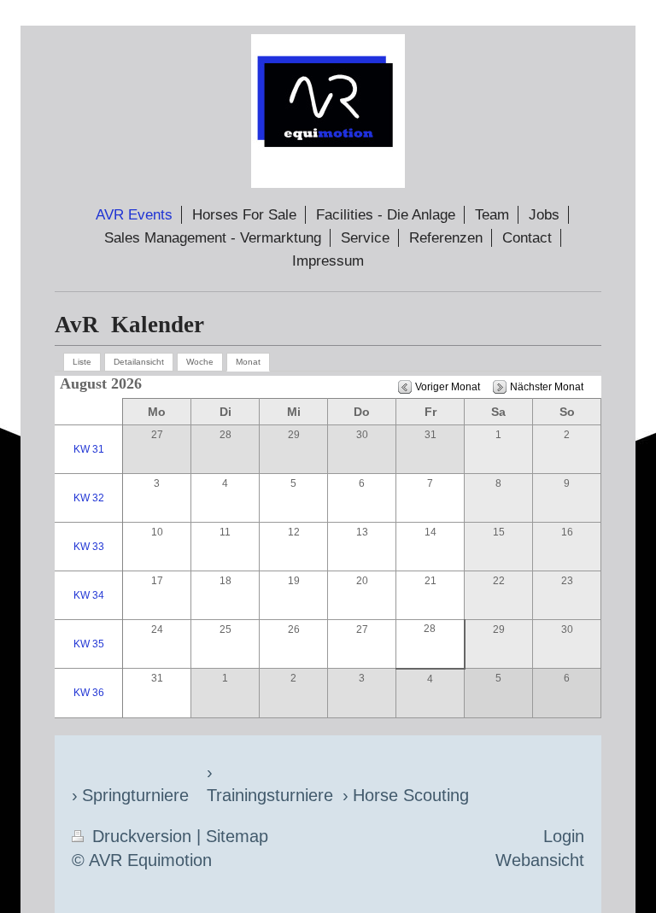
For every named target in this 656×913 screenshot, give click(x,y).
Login (563, 836)
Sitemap (237, 836)
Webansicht (539, 860)
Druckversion (141, 836)
